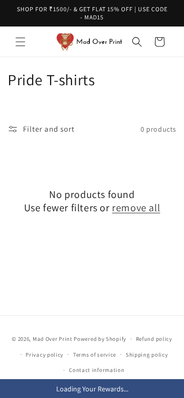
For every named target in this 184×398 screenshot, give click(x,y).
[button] (20, 42)
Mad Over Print (53, 338)
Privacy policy (44, 354)
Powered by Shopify (100, 338)
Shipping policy (147, 354)
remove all (136, 207)
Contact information (96, 370)
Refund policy (154, 338)
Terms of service (94, 354)
